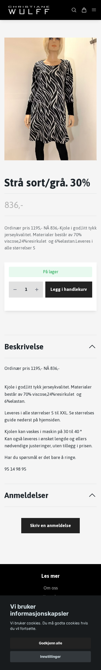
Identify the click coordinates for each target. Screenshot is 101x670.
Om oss (51, 587)
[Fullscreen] (50, 99)
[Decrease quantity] (15, 289)
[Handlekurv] (84, 10)
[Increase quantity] (37, 289)
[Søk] (74, 10)
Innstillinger (50, 656)
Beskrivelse (24, 346)
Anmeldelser (26, 495)
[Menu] (94, 10)
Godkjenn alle (50, 643)
